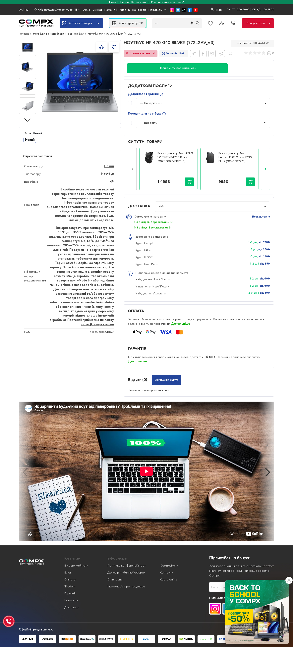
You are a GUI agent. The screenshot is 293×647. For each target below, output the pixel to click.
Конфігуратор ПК (131, 23)
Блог (67, 572)
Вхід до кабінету (76, 565)
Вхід (218, 10)
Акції (86, 10)
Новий (109, 166)
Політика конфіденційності (126, 565)
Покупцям (155, 10)
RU (27, 10)
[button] (132, 169)
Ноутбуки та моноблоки (48, 33)
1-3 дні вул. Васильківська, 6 (152, 227)
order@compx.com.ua (97, 324)
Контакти (139, 10)
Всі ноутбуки (76, 33)
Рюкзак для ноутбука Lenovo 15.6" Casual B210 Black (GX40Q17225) (235, 157)
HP (111, 181)
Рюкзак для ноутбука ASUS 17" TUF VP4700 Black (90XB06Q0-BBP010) (175, 157)
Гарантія (70, 593)
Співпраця (115, 579)
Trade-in (124, 10)
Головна (24, 33)
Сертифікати (169, 565)
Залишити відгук (166, 379)
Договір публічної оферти (126, 572)
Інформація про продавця (126, 586)
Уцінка (97, 10)
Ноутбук (107, 174)
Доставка (71, 607)
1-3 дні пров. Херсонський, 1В (153, 222)
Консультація (255, 23)
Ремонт (109, 10)
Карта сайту (168, 579)
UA (21, 10)
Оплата (70, 579)
